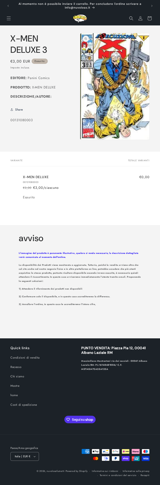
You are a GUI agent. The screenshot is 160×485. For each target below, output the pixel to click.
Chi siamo (17, 376)
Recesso (15, 367)
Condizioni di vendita (25, 357)
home (14, 395)
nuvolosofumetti (56, 471)
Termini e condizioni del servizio (118, 475)
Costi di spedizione (23, 405)
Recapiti (145, 475)
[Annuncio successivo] (151, 5)
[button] (8, 18)
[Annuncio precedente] (8, 5)
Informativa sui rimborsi (105, 471)
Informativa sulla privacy (136, 471)
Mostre (15, 386)
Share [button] (19, 109)
